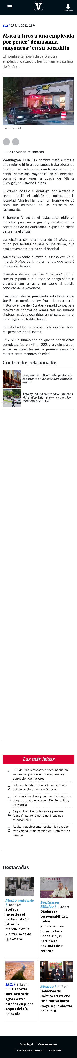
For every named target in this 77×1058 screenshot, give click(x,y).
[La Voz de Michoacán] (38, 5)
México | (48, 986)
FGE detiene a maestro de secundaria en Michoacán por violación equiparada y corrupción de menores (40, 774)
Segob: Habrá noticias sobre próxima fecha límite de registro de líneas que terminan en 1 (38, 815)
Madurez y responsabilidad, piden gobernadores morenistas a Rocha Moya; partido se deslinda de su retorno (54, 931)
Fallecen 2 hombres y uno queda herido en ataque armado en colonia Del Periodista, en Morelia (42, 800)
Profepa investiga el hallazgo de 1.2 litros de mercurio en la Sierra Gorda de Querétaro (18, 924)
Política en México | (49, 904)
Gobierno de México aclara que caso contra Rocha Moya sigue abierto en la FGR (56, 1001)
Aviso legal (26, 1044)
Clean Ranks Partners (30, 1050)
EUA (5, 25)
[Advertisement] (38, 576)
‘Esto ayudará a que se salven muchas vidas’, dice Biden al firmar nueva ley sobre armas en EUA (47, 398)
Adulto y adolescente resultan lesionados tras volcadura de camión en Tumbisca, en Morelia (41, 831)
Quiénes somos (47, 1044)
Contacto (55, 1050)
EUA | (10, 984)
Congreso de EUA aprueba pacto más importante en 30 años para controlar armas (47, 379)
